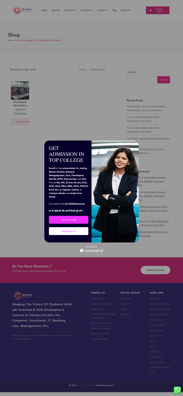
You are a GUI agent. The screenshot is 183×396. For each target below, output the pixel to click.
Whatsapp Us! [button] (69, 231)
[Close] (135, 144)
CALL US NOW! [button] (68, 219)
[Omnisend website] (91, 248)
